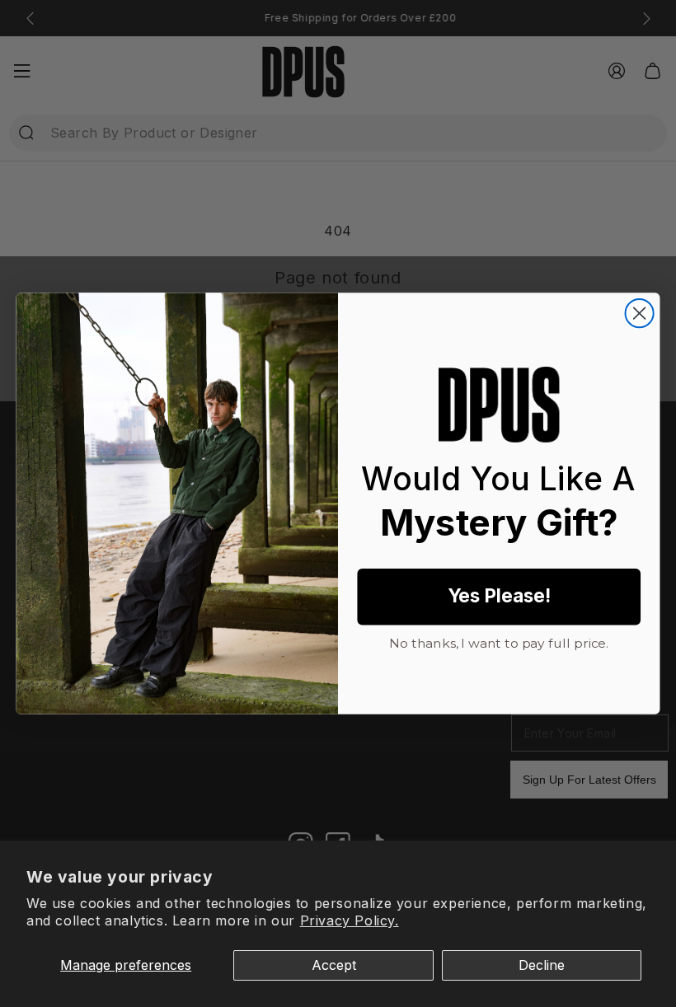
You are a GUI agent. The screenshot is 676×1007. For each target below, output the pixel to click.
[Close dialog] (640, 313)
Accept (334, 965)
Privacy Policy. (349, 920)
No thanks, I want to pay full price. (498, 641)
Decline (542, 965)
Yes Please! (499, 596)
